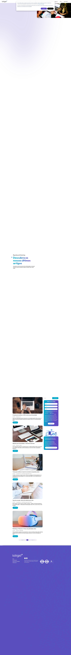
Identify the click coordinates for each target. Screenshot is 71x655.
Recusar (50, 8)
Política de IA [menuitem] (15, 562)
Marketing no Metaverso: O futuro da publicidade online (24, 528)
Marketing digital (27, 473)
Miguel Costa (17, 445)
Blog (60, 1)
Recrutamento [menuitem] (15, 560)
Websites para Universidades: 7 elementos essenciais (24, 443)
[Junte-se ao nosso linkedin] (26, 558)
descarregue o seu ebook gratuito (51, 447)
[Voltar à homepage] (4, 1)
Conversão (30, 473)
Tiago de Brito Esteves (18, 473)
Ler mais (15, 422)
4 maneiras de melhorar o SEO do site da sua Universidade (25, 415)
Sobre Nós (56, 1)
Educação (21, 445)
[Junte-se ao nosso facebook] (25, 558)
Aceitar (44, 8)
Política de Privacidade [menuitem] (16, 561)
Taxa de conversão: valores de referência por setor (23, 500)
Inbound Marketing (23, 473)
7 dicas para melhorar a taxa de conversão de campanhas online (26, 471)
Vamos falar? (66, 1)
